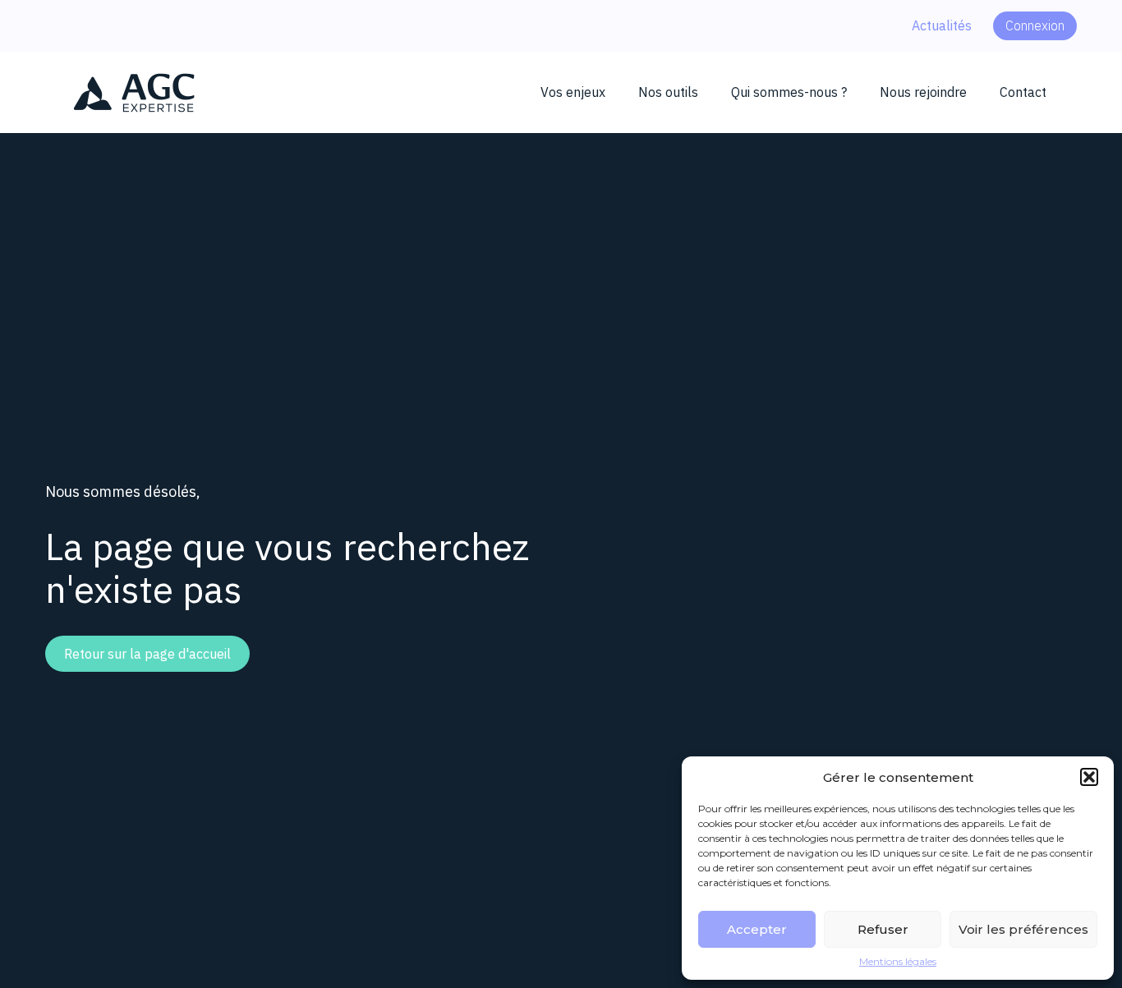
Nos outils (668, 92)
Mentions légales (897, 961)
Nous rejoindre (923, 92)
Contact (1023, 92)
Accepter (757, 929)
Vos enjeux (572, 92)
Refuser (883, 929)
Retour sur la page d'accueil (147, 654)
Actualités (942, 25)
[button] (1089, 777)
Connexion (1035, 25)
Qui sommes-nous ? (789, 92)
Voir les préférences (1023, 929)
